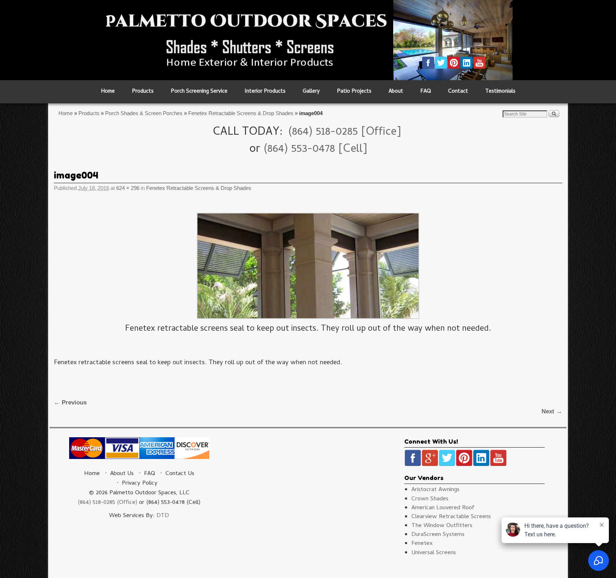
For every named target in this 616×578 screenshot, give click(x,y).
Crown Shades (429, 499)
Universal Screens (433, 553)
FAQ (425, 91)
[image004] (308, 266)
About (396, 91)
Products (143, 91)
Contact (458, 91)
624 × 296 (127, 188)
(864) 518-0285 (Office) (107, 503)
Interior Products (265, 91)
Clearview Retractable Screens (451, 517)
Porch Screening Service (199, 91)
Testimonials (500, 91)
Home (108, 91)
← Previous (70, 402)
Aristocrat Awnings (435, 490)
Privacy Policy (140, 484)
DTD (162, 516)
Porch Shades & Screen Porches (144, 113)
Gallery (311, 91)
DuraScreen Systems (437, 535)
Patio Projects (354, 91)
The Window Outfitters (441, 526)
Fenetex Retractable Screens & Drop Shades (240, 113)
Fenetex (422, 544)
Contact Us (179, 474)
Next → (551, 411)
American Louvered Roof (442, 508)
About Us (122, 474)
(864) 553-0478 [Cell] (315, 149)
